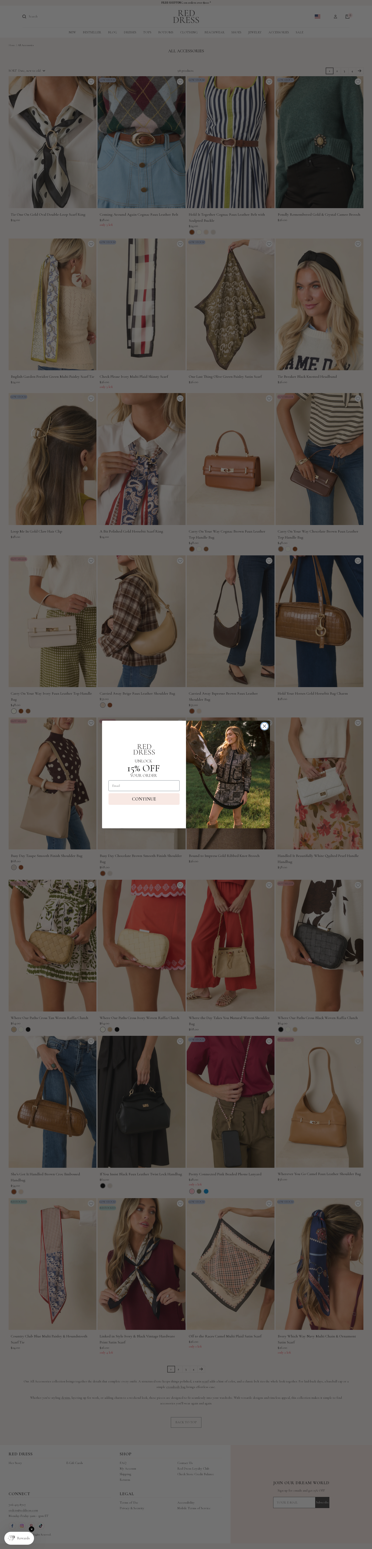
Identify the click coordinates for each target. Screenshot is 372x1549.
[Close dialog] (264, 726)
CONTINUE (144, 799)
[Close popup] (31, 1529)
